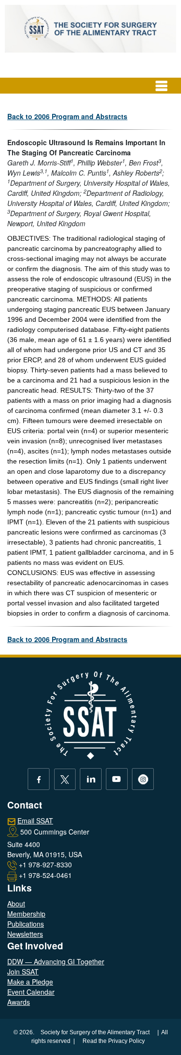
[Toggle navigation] (161, 86)
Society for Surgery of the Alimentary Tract (95, 1032)
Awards (18, 1002)
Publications (25, 924)
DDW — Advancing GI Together (55, 961)
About (16, 903)
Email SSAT (35, 820)
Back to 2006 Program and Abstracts (67, 116)
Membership (26, 913)
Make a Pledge (30, 981)
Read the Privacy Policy (114, 1041)
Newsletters (25, 934)
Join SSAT (23, 971)
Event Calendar (31, 992)
